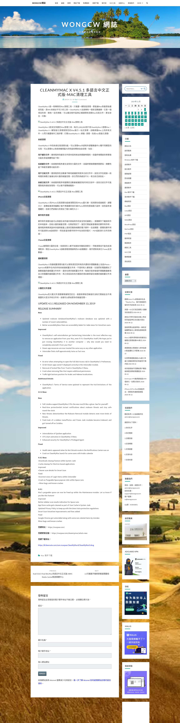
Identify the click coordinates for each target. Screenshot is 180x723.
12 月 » (132, 128)
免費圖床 (86, 3)
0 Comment (82, 99)
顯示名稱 (42, 640)
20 (132, 121)
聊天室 (104, 3)
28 (136, 124)
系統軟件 (128, 164)
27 (132, 124)
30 (142, 124)
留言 (40, 606)
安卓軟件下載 (130, 197)
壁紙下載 (77, 3)
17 (145, 117)
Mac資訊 (128, 206)
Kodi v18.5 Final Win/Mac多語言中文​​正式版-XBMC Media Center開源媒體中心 (52, 574)
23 (142, 121)
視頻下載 (95, 3)
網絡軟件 (128, 183)
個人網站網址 (43, 662)
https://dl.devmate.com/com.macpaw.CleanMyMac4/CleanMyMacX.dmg (66, 545)
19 (129, 121)
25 (126, 124)
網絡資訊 (128, 201)
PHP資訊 (128, 234)
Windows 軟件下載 (131, 160)
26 (129, 124)
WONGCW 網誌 (39, 3)
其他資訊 (128, 261)
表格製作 (131, 3)
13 (132, 117)
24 (145, 121)
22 (139, 121)
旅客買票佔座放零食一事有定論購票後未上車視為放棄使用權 (135, 330)
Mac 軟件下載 (46, 555)
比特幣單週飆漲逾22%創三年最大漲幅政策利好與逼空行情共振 (135, 361)
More (139, 3)
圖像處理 (128, 174)
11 (126, 117)
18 (126, 121)
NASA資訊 (128, 220)
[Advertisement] (90, 68)
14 (136, 117)
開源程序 (128, 243)
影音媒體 (128, 178)
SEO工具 (112, 3)
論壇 (62, 3)
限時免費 (128, 155)
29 (139, 124)
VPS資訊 (128, 215)
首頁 (56, 3)
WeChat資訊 (129, 229)
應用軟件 (128, 188)
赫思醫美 (128, 151)
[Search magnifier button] (144, 88)
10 (145, 113)
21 (136, 121)
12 (129, 117)
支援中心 (122, 3)
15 (139, 117)
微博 (69, 3)
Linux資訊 (128, 211)
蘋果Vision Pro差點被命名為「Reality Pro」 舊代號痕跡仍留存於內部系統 (135, 302)
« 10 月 (127, 128)
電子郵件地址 (44, 651)
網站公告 (128, 146)
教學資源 (128, 238)
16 (142, 117)
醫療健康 (128, 257)
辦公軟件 (128, 169)
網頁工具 (128, 248)
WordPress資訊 (130, 224)
